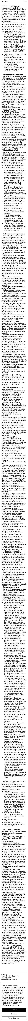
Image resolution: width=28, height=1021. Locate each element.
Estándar (4, 1)
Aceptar (14, 1010)
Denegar (14, 1014)
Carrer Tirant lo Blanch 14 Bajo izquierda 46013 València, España (9, 977)
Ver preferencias (14, 1018)
